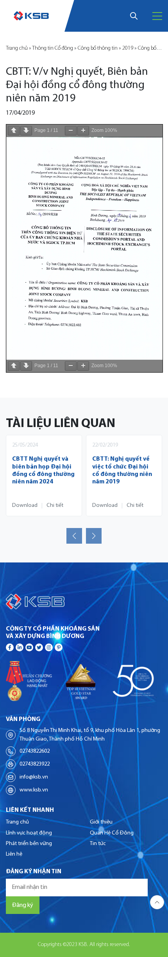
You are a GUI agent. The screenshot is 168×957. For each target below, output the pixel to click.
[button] (74, 536)
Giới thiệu (101, 822)
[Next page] (26, 130)
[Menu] (157, 16)
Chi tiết (54, 505)
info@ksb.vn (34, 777)
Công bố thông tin (98, 48)
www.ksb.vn (34, 790)
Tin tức (98, 844)
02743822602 (35, 751)
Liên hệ (14, 854)
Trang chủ (17, 48)
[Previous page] (14, 130)
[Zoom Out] (71, 130)
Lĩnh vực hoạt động (29, 833)
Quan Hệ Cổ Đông (112, 833)
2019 (127, 48)
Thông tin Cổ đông (52, 48)
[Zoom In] (83, 130)
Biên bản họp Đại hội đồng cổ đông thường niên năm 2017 (123, 466)
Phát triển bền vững (29, 844)
